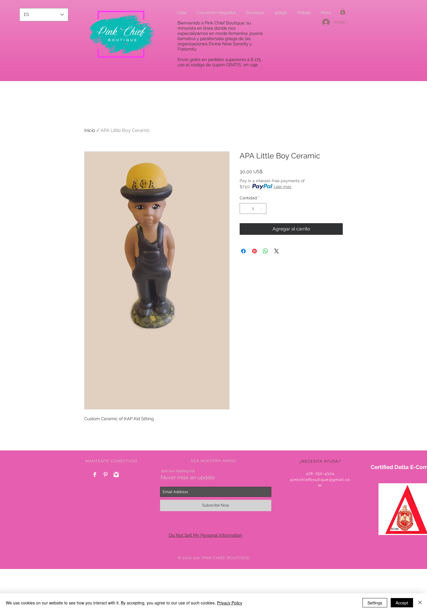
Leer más (282, 186)
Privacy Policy (229, 603)
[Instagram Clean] (116, 474)
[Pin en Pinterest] (254, 251)
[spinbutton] (253, 208)
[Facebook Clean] (94, 474)
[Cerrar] (420, 602)
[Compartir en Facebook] (243, 251)
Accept (402, 603)
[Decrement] (244, 208)
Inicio (89, 130)
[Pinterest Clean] (105, 474)
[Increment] (261, 208)
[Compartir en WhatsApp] (265, 251)
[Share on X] (276, 251)
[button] (342, 11)
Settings (374, 603)
